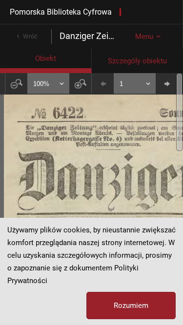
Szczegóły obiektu (137, 61)
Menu (144, 36)
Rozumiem (131, 305)
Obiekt (45, 58)
